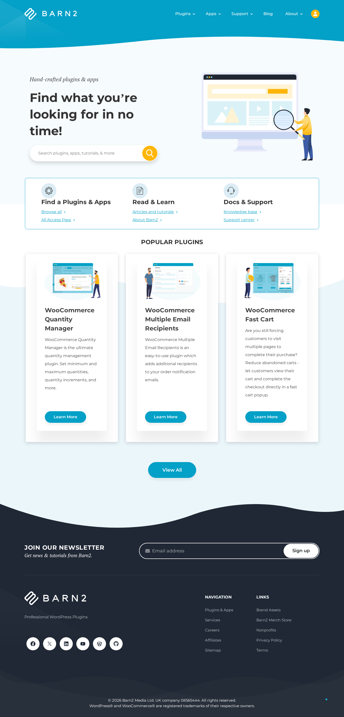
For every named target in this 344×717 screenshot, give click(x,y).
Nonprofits (266, 630)
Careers (212, 630)
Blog (268, 13)
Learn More (65, 416)
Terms (262, 650)
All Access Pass (56, 219)
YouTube (82, 643)
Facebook (33, 643)
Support (239, 13)
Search (149, 153)
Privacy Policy (269, 640)
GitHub (116, 643)
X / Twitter (49, 643)
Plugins (183, 13)
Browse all (51, 211)
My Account (315, 14)
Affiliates (213, 640)
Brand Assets (268, 610)
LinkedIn (66, 643)
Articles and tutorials (153, 211)
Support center (239, 219)
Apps (211, 13)
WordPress (99, 643)
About (291, 13)
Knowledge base (240, 211)
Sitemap (213, 650)
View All (172, 470)
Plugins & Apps (219, 610)
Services (212, 620)
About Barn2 (145, 219)
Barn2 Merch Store (273, 620)
